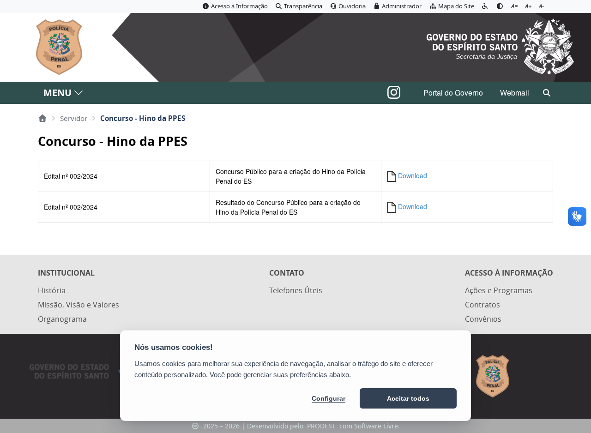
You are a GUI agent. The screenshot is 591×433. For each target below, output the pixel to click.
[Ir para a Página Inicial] (53, 47)
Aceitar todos (408, 398)
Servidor (73, 118)
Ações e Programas (498, 290)
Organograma (62, 319)
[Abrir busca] (546, 92)
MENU (57, 92)
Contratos (482, 305)
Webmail (514, 92)
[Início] (42, 118)
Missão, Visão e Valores (78, 305)
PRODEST (321, 425)
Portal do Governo (453, 92)
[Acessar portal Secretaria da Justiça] (500, 45)
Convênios (483, 319)
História (52, 290)
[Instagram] (394, 95)
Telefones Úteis (295, 290)
